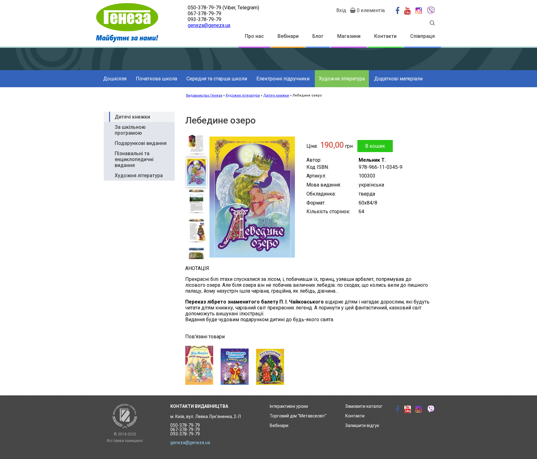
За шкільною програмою (130, 130)
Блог (318, 36)
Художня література (342, 79)
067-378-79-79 (204, 13)
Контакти (385, 36)
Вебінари (288, 36)
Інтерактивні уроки (289, 406)
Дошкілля (114, 79)
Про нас (254, 36)
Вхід (341, 10)
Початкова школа (156, 79)
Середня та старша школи (216, 79)
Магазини (348, 36)
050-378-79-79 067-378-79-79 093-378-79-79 (185, 429)
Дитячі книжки (276, 95)
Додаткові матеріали (398, 79)
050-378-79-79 (204, 8)
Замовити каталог (364, 406)
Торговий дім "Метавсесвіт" (298, 415)
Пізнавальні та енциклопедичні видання (134, 159)
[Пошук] (432, 24)
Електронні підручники (283, 79)
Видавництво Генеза (204, 95)
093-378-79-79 (204, 19)
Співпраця (422, 36)
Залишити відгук (362, 425)
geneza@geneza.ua (209, 25)
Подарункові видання (141, 143)
